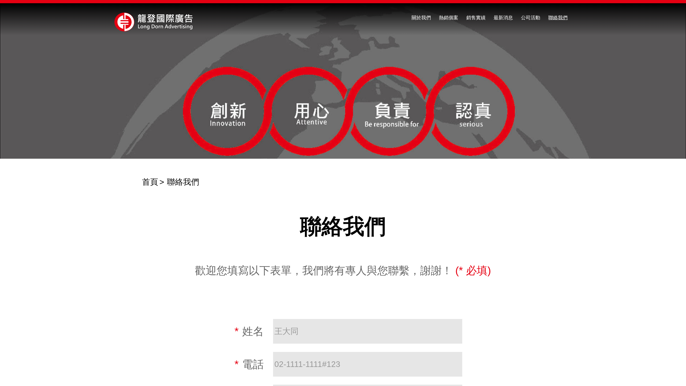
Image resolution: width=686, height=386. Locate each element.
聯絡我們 (558, 17)
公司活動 (530, 17)
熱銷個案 (448, 17)
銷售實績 (476, 17)
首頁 (150, 181)
